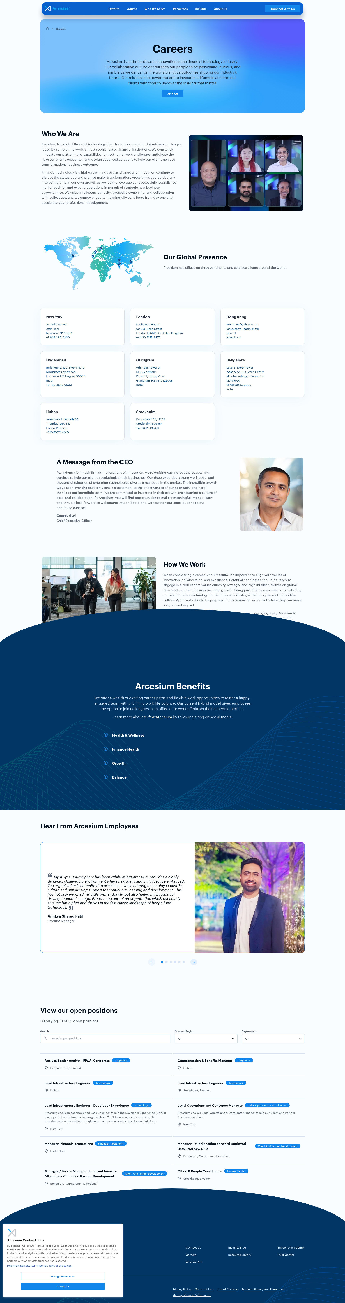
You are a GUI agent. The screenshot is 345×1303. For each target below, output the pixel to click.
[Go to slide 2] (166, 962)
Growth (119, 763)
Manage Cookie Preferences (191, 1295)
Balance (119, 777)
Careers (191, 1254)
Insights (200, 9)
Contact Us (193, 1247)
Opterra (113, 9)
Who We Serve (155, 9)
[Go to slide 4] (175, 962)
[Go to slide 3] (171, 962)
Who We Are (194, 1262)
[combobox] (206, 1038)
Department (249, 1031)
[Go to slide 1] (162, 962)
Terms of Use (204, 1289)
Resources (180, 9)
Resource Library (239, 1254)
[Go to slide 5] (179, 962)
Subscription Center (291, 1247)
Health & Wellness (128, 735)
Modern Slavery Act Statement (263, 1289)
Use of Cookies (227, 1289)
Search (44, 1031)
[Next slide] (193, 962)
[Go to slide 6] (184, 962)
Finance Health (125, 749)
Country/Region (184, 1031)
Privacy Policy (181, 1289)
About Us (220, 9)
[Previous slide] (151, 962)
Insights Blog (237, 1247)
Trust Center (285, 1254)
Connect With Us (283, 9)
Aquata (132, 9)
